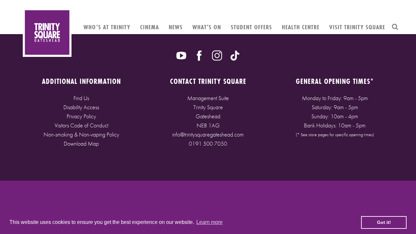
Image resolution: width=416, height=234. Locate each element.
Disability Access (81, 107)
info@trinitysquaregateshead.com (208, 134)
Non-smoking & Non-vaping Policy (81, 134)
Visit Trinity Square (357, 27)
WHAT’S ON (206, 27)
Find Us (81, 98)
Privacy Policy (81, 116)
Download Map (81, 143)
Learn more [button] (209, 222)
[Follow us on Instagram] (217, 55)
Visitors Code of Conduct (81, 125)
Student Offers (251, 27)
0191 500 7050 (208, 143)
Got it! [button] (384, 222)
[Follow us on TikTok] (235, 55)
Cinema (149, 27)
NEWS (176, 27)
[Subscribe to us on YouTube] (181, 55)
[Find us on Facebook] (199, 55)
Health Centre (300, 27)
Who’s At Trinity (107, 27)
